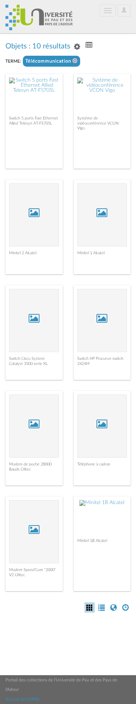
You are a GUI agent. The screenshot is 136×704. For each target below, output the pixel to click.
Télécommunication (49, 61)
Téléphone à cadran (93, 464)
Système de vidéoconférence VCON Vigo (98, 123)
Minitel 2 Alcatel (22, 253)
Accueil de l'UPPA (22, 699)
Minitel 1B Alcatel (92, 541)
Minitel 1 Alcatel (90, 253)
